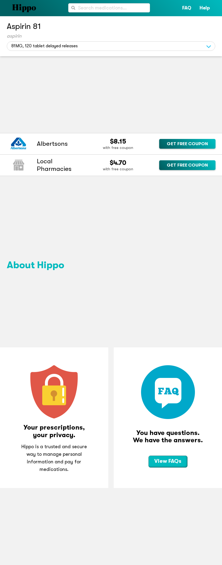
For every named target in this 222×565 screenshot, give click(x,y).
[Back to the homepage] (18, 8)
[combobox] (109, 7)
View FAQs (167, 461)
